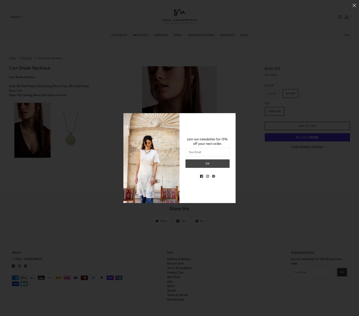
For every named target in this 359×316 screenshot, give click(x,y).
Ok (208, 163)
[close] (354, 5)
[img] (202, 176)
